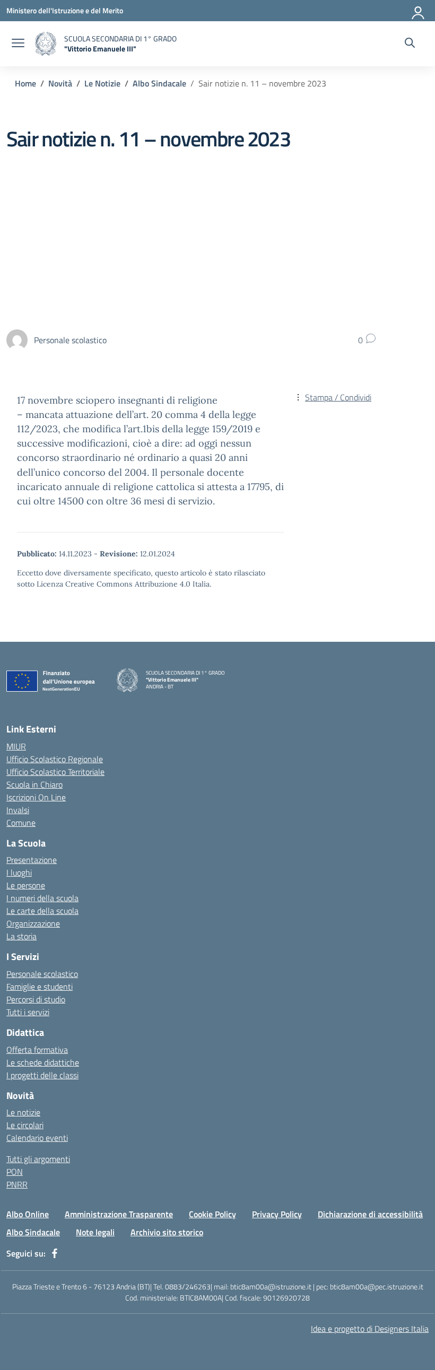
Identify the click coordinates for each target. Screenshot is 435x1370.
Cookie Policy (212, 1214)
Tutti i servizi (27, 1012)
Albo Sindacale (33, 1232)
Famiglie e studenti (39, 986)
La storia (21, 936)
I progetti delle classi (42, 1075)
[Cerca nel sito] (410, 44)
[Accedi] (418, 11)
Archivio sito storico (166, 1232)
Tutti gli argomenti (38, 1159)
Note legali (95, 1232)
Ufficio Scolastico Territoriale (55, 771)
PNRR (17, 1184)
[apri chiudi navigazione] (18, 44)
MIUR (16, 746)
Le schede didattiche (42, 1062)
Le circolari (25, 1125)
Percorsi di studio (35, 999)
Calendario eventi (37, 1137)
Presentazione (31, 859)
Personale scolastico (42, 973)
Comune (21, 822)
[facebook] (54, 1253)
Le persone (25, 885)
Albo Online (27, 1214)
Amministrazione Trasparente (119, 1214)
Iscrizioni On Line (36, 797)
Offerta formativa (37, 1049)
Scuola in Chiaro (34, 784)
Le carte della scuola (42, 910)
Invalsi (17, 810)
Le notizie (23, 1112)
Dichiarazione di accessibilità (370, 1214)
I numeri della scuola (42, 898)
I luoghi (19, 872)
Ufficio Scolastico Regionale (54, 759)
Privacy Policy (277, 1214)
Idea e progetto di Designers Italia (370, 1328)
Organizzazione (33, 923)
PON (14, 1171)
